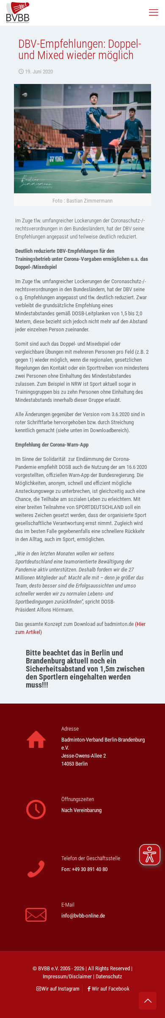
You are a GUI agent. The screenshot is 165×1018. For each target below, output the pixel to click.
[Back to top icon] (148, 1001)
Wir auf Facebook (110, 989)
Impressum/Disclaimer (67, 976)
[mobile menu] (153, 12)
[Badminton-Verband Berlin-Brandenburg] (17, 12)
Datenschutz (109, 976)
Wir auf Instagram (60, 989)
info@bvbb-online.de (83, 915)
